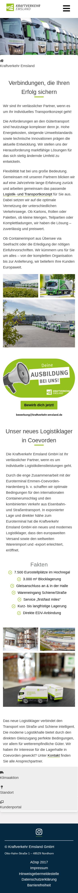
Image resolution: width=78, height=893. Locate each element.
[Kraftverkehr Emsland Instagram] (39, 832)
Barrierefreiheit (39, 885)
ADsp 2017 (39, 862)
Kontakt (54, 755)
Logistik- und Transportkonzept (27, 194)
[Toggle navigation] (66, 7)
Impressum (39, 868)
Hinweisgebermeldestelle (39, 874)
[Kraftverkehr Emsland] (26, 7)
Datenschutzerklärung (39, 879)
